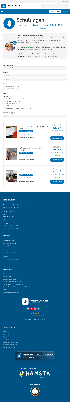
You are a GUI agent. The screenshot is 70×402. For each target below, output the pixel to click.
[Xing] (42, 308)
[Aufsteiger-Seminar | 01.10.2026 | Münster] (35, 154)
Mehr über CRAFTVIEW (29, 357)
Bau (4, 337)
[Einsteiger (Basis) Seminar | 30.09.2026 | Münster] (35, 132)
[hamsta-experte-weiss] (35, 374)
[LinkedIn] (68, 1)
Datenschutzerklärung (10, 279)
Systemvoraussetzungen (11, 292)
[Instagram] (66, 1)
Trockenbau (7, 339)
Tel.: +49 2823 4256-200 (10, 259)
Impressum (7, 276)
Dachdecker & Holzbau (10, 342)
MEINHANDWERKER (9, 347)
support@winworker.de (10, 226)
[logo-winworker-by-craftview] (11, 6)
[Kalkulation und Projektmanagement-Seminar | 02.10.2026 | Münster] (35, 175)
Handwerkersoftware (10, 345)
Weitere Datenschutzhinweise (12, 282)
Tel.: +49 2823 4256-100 (10, 228)
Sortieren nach (8, 65)
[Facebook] (61, 1)
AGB (4, 289)
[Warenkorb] (64, 11)
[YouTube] (63, 1)
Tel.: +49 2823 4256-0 (9, 252)
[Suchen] (67, 6)
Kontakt (5, 274)
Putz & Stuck (7, 334)
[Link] (68, 11)
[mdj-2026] (35, 391)
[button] (2, 11)
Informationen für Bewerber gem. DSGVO (16, 287)
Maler (5, 332)
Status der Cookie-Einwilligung (13, 284)
